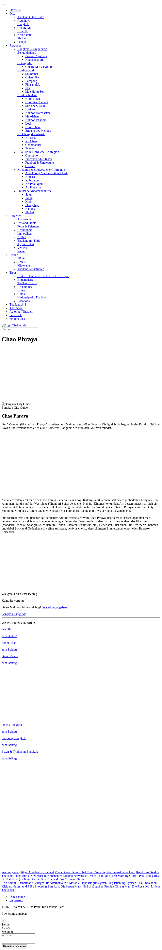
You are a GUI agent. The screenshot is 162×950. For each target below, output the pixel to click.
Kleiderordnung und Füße (18, 886)
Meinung (7, 931)
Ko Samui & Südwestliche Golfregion (41, 169)
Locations (23, 301)
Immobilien (24, 233)
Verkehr (22, 247)
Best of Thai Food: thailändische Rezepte (43, 276)
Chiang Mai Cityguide (39, 66)
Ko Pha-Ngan (34, 184)
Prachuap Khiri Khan (38, 159)
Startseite (15, 10)
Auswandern (25, 219)
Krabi (28, 201)
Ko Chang (31, 141)
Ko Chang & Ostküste (31, 134)
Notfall (21, 237)
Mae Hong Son (34, 91)
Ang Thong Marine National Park (46, 173)
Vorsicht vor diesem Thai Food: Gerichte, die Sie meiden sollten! (95, 872)
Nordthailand (25, 70)
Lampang (31, 81)
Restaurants (24, 286)
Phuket (21, 38)
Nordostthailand (27, 95)
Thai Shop (16, 308)
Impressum (16, 900)
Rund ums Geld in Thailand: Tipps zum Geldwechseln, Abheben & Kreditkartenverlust (80, 874)
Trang (29, 198)
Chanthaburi (33, 144)
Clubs (21, 294)
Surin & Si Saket (35, 105)
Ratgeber (15, 215)
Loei (28, 123)
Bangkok (23, 24)
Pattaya (21, 42)
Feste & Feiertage (28, 226)
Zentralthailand (26, 52)
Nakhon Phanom (35, 120)
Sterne (5, 924)
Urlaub (13, 254)
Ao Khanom (33, 187)
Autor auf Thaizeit (20, 311)
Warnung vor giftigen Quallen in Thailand (28, 872)
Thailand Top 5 (27, 283)
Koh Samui (24, 34)
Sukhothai (31, 74)
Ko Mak (30, 137)
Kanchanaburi (34, 59)
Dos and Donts (26, 223)
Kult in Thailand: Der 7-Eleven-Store (60, 879)
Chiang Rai (32, 77)
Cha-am (30, 166)
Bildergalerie (25, 279)
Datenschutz (17, 896)
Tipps (12, 272)
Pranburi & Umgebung (39, 162)
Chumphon (32, 155)
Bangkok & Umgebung (32, 49)
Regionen (15, 45)
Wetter (21, 251)
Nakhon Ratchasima (38, 113)
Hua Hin (22, 31)
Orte (12, 13)
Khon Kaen (32, 98)
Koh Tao (30, 176)
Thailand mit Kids (28, 240)
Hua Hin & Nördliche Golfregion (38, 152)
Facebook (15, 315)
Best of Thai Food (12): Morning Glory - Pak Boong (120, 875)
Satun (28, 194)
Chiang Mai (24, 27)
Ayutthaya (23, 20)
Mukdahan (32, 116)
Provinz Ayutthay (36, 56)
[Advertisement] (81, 374)
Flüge (20, 258)
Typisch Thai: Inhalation (141, 883)
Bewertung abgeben (54, 607)
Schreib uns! (17, 318)
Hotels (21, 262)
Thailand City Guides (30, 17)
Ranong (30, 208)
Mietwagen (24, 265)
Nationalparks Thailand (32, 297)
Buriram (30, 109)
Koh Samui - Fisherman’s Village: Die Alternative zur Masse (39, 883)
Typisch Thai (25, 244)
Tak (27, 88)
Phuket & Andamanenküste (34, 191)
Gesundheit (24, 230)
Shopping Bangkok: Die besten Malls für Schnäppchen (69, 886)
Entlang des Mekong (38, 130)
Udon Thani (32, 127)
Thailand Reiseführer (30, 269)
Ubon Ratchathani (36, 102)
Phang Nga (32, 205)
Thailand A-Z (17, 304)
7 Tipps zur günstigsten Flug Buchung (101, 883)
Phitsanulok (32, 84)
